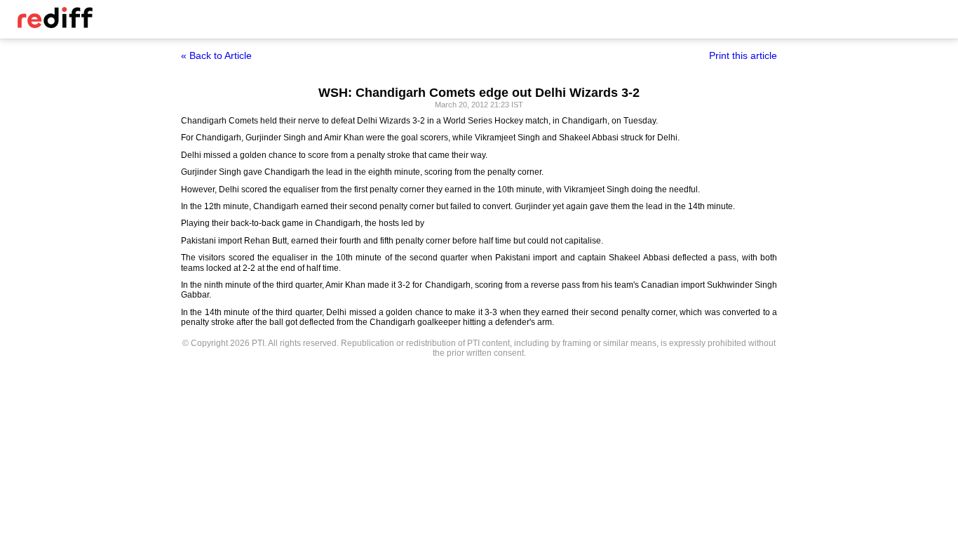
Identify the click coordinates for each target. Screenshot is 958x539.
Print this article (743, 55)
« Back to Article (216, 55)
